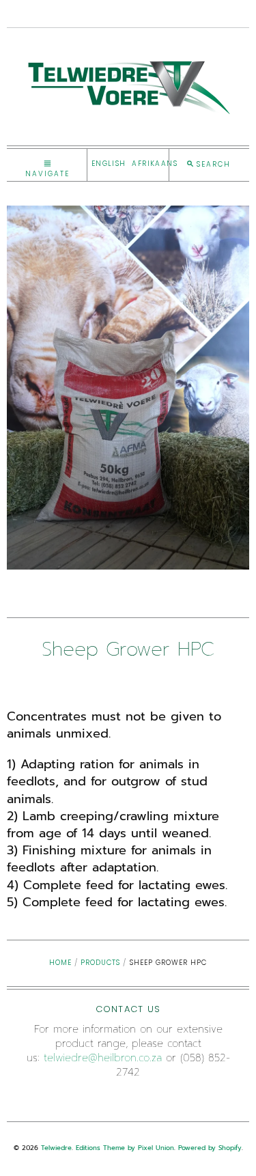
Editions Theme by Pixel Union (125, 1148)
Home (60, 962)
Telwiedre (56, 1148)
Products (100, 962)
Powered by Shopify (210, 1148)
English (108, 163)
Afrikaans (154, 163)
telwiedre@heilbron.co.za (103, 1057)
